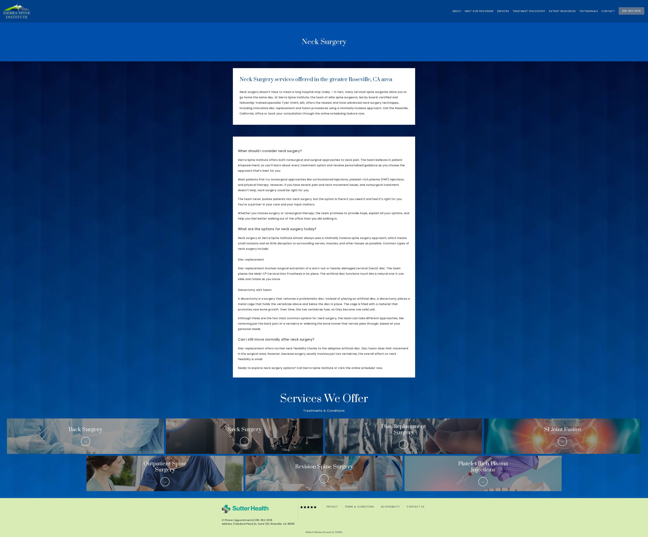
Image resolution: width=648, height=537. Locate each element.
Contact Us (415, 506)
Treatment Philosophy (529, 11)
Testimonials (588, 11)
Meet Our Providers (479, 11)
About (457, 11)
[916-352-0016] (631, 14)
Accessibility (390, 506)
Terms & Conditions (359, 506)
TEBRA (339, 532)
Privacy (332, 506)
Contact (608, 11)
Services (503, 11)
